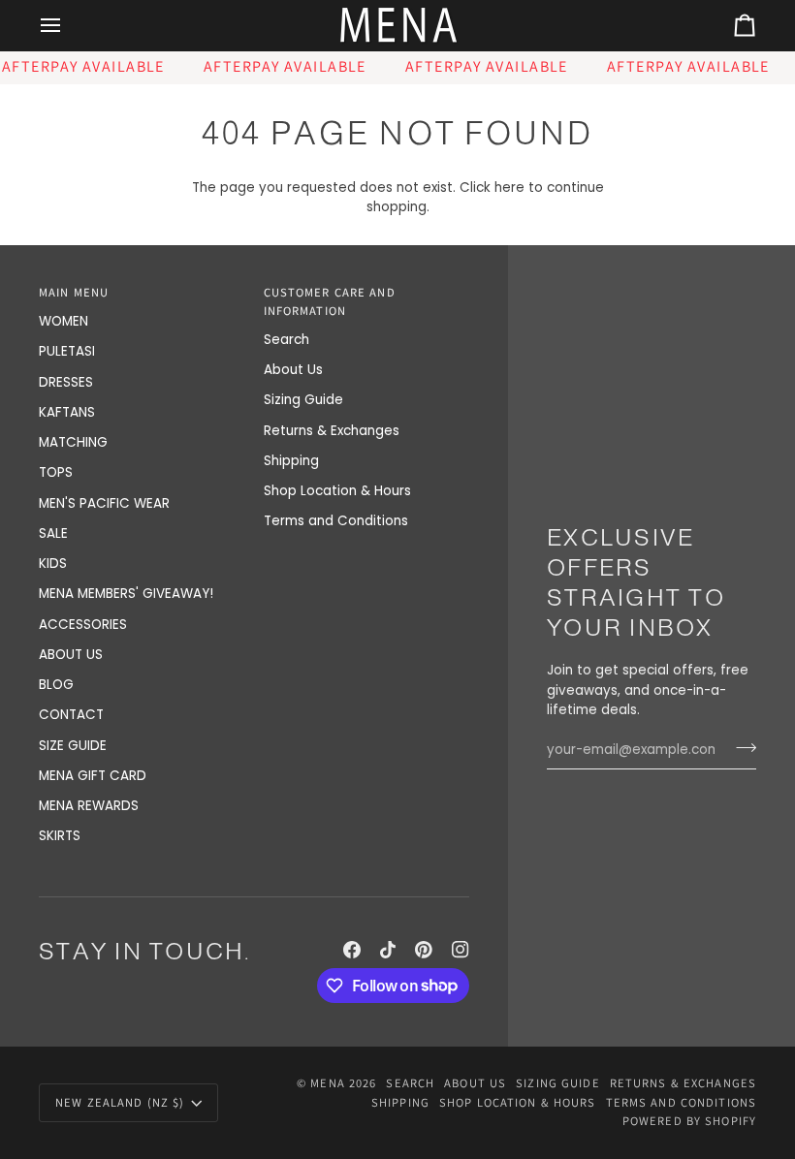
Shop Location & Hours (337, 491)
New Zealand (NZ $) (119, 1102)
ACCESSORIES (83, 624)
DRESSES (66, 382)
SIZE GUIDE (73, 745)
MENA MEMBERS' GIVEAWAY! (126, 593)
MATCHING (73, 442)
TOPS (56, 472)
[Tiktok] (388, 949)
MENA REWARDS (89, 806)
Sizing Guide (303, 400)
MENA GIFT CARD (92, 776)
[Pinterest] (423, 949)
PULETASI (67, 351)
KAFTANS (67, 412)
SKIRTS (59, 836)
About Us (293, 369)
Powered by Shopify (689, 1120)
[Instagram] (460, 949)
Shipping (291, 461)
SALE (53, 533)
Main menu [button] (74, 292)
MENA (327, 1083)
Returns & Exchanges (331, 431)
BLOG (56, 684)
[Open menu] (68, 25)
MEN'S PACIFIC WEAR (104, 503)
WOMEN (63, 321)
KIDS (53, 563)
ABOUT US (71, 654)
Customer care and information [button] (330, 301)
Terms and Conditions (336, 521)
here (509, 187)
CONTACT (71, 714)
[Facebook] (352, 949)
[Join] (740, 747)
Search (286, 339)
